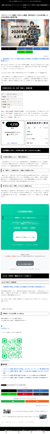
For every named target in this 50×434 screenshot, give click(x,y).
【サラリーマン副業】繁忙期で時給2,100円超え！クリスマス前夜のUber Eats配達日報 (24, 375)
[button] (41, 394)
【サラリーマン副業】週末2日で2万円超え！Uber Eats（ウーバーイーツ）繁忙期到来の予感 (26, 369)
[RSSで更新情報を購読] (37, 401)
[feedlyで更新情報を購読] (13, 401)
